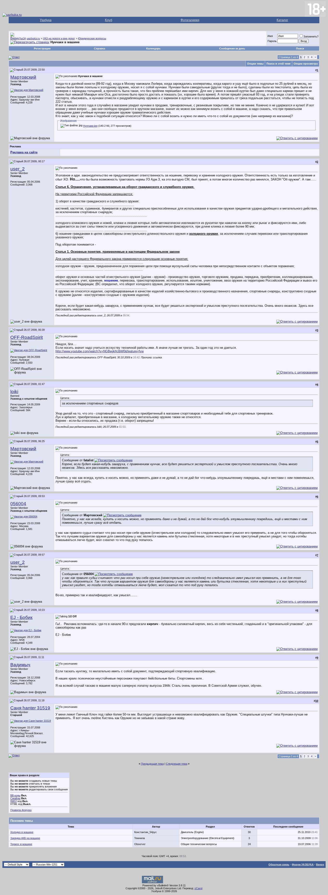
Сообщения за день (232, 48)
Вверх (320, 864)
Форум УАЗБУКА (303, 864)
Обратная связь (278, 864)
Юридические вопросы (92, 38)
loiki (14, 391)
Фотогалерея (190, 20)
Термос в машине (21, 844)
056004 (18, 503)
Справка (99, 48)
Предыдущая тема (152, 763)
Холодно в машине (21, 832)
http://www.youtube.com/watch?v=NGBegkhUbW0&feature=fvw (99, 351)
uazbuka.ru (33, 38)
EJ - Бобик (21, 617)
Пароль (272, 41)
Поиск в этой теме (279, 63)
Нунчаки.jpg (90, 125)
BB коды (15, 795)
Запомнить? (311, 36)
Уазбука (45, 20)
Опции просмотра (306, 63)
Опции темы (255, 63)
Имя (270, 36)
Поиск (300, 48)
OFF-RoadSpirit (26, 337)
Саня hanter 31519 (30, 707)
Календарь (153, 48)
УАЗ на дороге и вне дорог (59, 38)
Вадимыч (20, 664)
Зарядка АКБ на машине (25, 838)
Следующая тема (176, 763)
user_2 (17, 168)
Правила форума (20, 810)
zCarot (198, 888)
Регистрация (42, 48)
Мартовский (23, 77)
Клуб (108, 20)
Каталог (282, 20)
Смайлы (15, 798)
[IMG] (13, 801)
